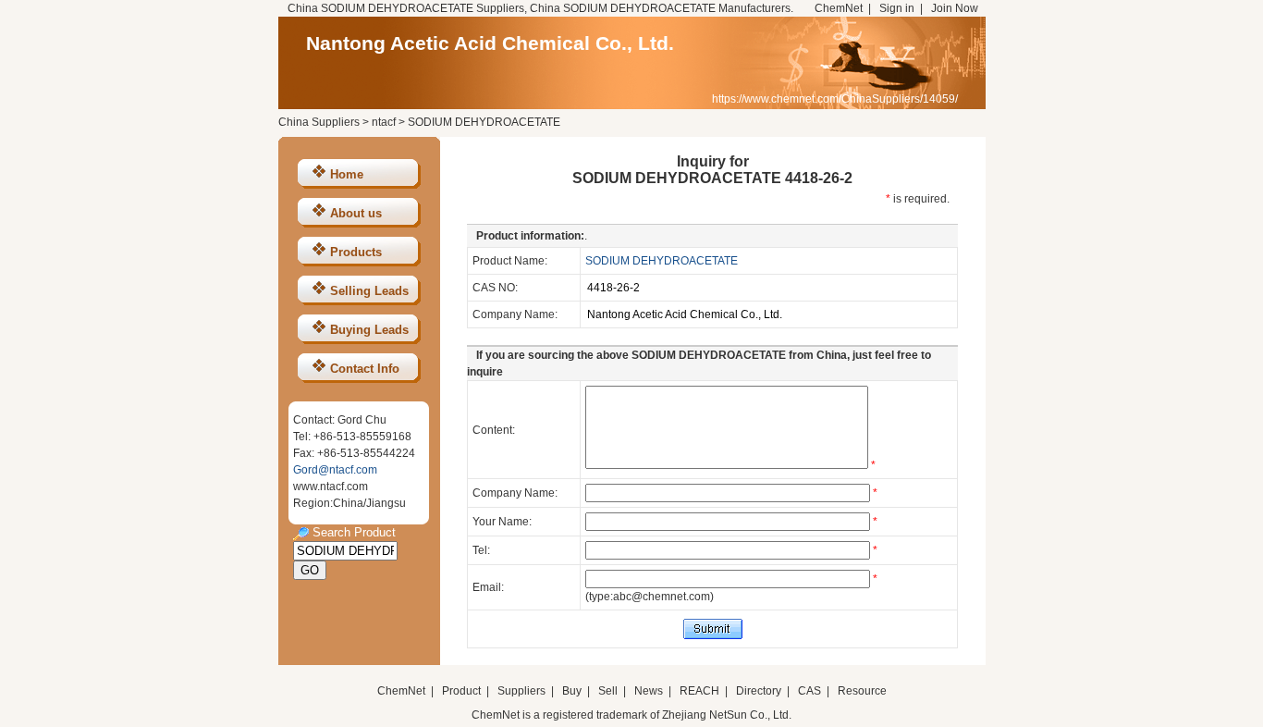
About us (356, 213)
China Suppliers (319, 122)
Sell (608, 690)
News (648, 690)
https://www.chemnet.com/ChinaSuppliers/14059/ (835, 98)
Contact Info (364, 369)
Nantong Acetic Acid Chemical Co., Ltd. (490, 43)
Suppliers (521, 690)
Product (463, 690)
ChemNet (839, 8)
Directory (758, 690)
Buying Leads (369, 330)
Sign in (896, 8)
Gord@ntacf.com (335, 469)
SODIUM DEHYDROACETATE (661, 260)
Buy (572, 690)
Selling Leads (369, 291)
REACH (699, 690)
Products (356, 252)
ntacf (384, 122)
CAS (809, 690)
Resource (862, 690)
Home (346, 174)
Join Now (954, 8)
